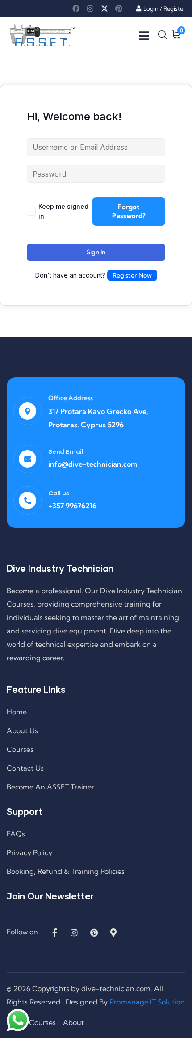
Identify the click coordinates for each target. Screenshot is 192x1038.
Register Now (132, 275)
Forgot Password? (129, 211)
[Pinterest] (118, 8)
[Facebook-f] (54, 932)
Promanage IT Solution (147, 1001)
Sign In (96, 252)
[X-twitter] (104, 8)
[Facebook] (75, 8)
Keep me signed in (63, 211)
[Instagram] (90, 8)
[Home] (42, 35)
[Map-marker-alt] (113, 932)
